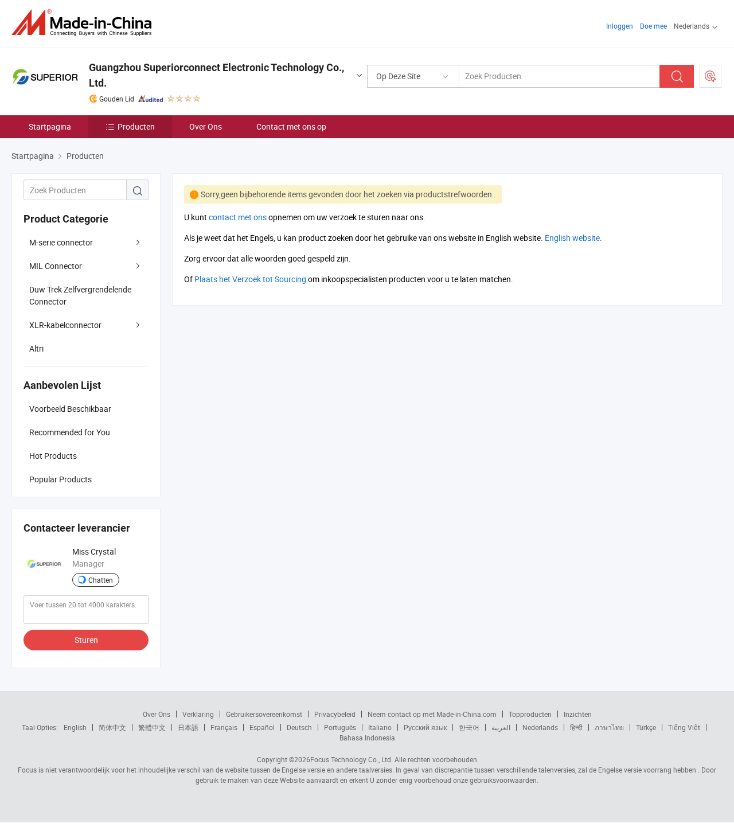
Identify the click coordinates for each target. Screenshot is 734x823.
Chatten (100, 579)
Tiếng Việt (684, 727)
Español (262, 727)
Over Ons (205, 126)
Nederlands (540, 727)
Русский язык (425, 727)
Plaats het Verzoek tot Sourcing (250, 279)
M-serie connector (61, 242)
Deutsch (299, 727)
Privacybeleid (335, 714)
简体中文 (112, 727)
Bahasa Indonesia (367, 737)
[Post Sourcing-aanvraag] (710, 76)
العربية (500, 727)
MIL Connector (55, 265)
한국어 (469, 727)
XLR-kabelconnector (65, 324)
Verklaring (198, 714)
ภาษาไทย (609, 727)
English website (572, 237)
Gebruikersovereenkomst (264, 714)
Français (223, 727)
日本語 (188, 727)
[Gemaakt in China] (85, 22)
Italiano (380, 727)
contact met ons (238, 217)
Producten (136, 126)
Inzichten (578, 714)
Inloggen (619, 25)
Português (340, 727)
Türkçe (646, 727)
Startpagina (50, 126)
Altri (36, 348)
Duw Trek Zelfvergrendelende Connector (80, 295)
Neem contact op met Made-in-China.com (432, 714)
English (75, 727)
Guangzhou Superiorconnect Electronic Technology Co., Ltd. (216, 75)
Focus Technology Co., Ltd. (351, 759)
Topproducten (530, 714)
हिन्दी (576, 727)
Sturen (86, 639)
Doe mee (653, 25)
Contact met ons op (291, 126)
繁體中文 (152, 727)
